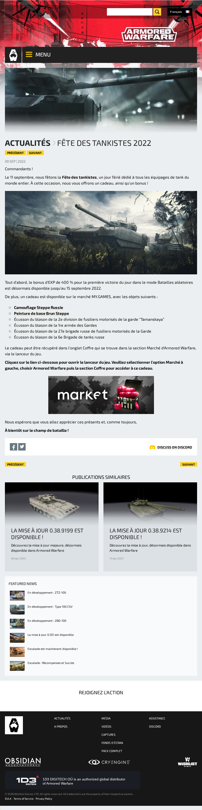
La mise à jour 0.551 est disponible (51, 634)
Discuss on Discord (174, 447)
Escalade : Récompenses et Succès (51, 662)
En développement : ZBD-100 (47, 620)
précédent (15, 152)
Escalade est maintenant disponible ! (53, 648)
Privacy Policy (44, 798)
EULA (8, 798)
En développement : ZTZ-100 (47, 592)
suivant (35, 152)
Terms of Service (24, 798)
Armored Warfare (14, 725)
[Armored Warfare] (149, 34)
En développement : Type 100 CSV (50, 606)
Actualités (27, 142)
